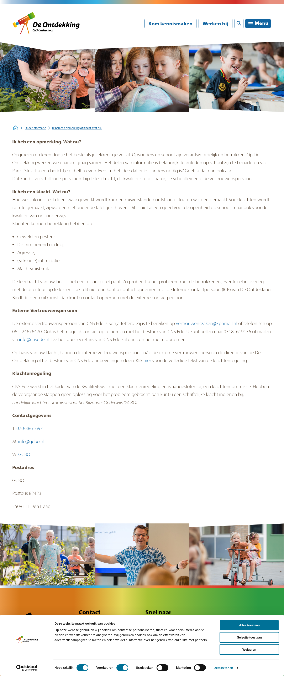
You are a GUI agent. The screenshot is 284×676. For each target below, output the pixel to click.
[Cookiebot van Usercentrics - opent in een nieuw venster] (27, 668)
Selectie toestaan (249, 637)
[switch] (122, 667)
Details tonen (223, 668)
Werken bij (215, 23)
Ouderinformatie (35, 128)
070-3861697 (29, 428)
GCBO (24, 454)
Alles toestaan (249, 625)
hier (147, 360)
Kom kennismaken (170, 23)
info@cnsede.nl (34, 339)
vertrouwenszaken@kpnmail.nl (206, 323)
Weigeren (249, 649)
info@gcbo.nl (31, 441)
